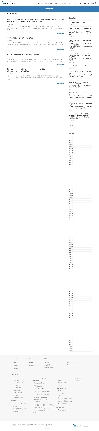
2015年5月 (71, 348)
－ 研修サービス (15, 411)
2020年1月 (71, 262)
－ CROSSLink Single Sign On (38, 413)
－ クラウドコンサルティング (17, 382)
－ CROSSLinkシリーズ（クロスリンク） (40, 399)
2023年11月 (71, 195)
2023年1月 (71, 211)
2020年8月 (71, 248)
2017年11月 (71, 295)
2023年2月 (71, 209)
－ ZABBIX (58, 395)
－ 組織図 (68, 362)
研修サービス (78, 3)
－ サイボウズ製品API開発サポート (39, 410)
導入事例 (64, 3)
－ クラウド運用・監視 (16, 385)
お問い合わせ (47, 425)
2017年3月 (71, 311)
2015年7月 (71, 344)
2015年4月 (71, 350)
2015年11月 (71, 336)
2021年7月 (71, 234)
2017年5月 (71, 307)
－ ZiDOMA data (15, 395)
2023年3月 (71, 207)
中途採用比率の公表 (31, 424)
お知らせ (70, 127)
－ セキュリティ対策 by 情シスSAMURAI (19, 408)
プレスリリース (71, 129)
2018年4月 (71, 289)
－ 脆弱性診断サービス (60, 404)
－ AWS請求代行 (15, 388)
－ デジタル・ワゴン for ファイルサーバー (20, 392)
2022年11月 (71, 215)
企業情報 (40, 3)
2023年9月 (71, 197)
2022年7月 (71, 219)
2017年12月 (71, 293)
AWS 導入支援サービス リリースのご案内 (20, 38)
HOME (15, 359)
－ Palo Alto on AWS (60, 391)
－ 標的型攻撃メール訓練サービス (62, 382)
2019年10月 (71, 266)
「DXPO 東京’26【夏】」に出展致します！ (79, 22)
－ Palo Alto (58, 390)
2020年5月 (71, 254)
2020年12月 (71, 244)
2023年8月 (71, 199)
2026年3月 (71, 144)
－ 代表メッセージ (48, 364)
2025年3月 (71, 164)
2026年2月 (71, 146)
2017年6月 (71, 305)
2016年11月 (71, 313)
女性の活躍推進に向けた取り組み (45, 424)
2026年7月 (71, 136)
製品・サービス (48, 3)
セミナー (71, 3)
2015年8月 (71, 342)
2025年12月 (71, 148)
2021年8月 (71, 232)
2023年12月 (71, 193)
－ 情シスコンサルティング (17, 404)
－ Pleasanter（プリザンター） (39, 395)
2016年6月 (71, 321)
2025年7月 (71, 158)
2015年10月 (71, 338)
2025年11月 (71, 150)
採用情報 (86, 3)
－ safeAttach (59, 380)
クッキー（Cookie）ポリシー (30, 425)
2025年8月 (71, 156)
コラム (93, 3)
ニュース (57, 3)
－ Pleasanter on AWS (16, 390)
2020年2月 (71, 260)
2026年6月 (71, 138)
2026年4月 (71, 142)
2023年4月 (71, 205)
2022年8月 (71, 217)
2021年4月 (71, 240)
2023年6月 (71, 201)
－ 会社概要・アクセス (49, 367)
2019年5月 (71, 270)
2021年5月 (71, 238)
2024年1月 (71, 191)
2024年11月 (71, 170)
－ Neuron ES (14, 393)
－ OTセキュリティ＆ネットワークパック (64, 403)
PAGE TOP (95, 416)
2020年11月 (71, 246)
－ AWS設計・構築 (15, 380)
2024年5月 (71, 183)
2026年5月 (71, 140)
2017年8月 (71, 301)
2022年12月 (71, 213)
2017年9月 (71, 299)
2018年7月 (71, 285)
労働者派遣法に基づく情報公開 (18, 424)
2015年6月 (71, 346)
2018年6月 (71, 287)
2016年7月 (71, 319)
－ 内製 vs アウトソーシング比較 (18, 409)
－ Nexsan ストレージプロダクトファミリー (64, 398)
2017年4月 (71, 309)
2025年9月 (71, 154)
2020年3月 (71, 258)
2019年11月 (71, 264)
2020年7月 (71, 250)
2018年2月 (71, 291)
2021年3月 (71, 242)
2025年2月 (71, 166)
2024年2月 (71, 189)
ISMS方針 (40, 425)
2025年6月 (71, 160)
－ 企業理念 (46, 362)
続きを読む (60, 33)
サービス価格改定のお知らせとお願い (78, 66)
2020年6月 (71, 252)
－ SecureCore (59, 385)
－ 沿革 (67, 364)
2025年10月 (71, 152)
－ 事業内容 (46, 365)
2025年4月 (71, 162)
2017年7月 (71, 303)
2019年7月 (71, 268)
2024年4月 (71, 185)
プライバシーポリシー (16, 425)
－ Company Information (71, 365)
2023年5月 (71, 203)
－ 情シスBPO (14, 406)
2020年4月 (71, 256)
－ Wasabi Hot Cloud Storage (17, 397)
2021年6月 (71, 236)
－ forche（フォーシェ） (80, 380)
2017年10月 (71, 297)
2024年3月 (71, 187)
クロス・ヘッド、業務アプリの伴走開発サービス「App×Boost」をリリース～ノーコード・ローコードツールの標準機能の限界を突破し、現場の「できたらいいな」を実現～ (80, 31)
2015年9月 (71, 340)
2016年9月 (71, 317)
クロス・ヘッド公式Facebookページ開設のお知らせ (23, 54)
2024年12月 (71, 168)
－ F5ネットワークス (60, 393)
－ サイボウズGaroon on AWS (17, 387)
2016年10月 (71, 315)
